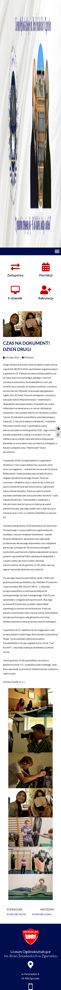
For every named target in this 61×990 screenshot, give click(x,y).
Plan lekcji (45, 275)
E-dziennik (15, 298)
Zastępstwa (15, 275)
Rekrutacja (45, 298)
